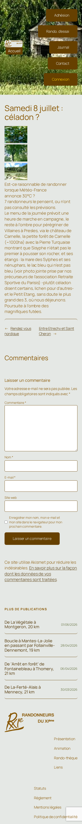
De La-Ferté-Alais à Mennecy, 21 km (23, 689)
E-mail (10, 477)
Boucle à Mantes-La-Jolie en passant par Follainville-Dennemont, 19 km (30, 645)
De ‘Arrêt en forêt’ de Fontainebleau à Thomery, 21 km (29, 668)
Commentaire (15, 402)
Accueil (14, 50)
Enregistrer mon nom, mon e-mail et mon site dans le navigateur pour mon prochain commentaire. (35, 522)
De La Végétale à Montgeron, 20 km (22, 624)
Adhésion (61, 15)
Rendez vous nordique (18, 331)
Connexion (60, 79)
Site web (11, 497)
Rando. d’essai (57, 31)
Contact (62, 63)
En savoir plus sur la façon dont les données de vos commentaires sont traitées (41, 573)
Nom (9, 457)
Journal (63, 47)
